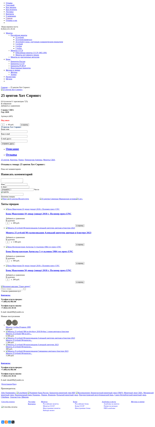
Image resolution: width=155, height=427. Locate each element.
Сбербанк (5, 397)
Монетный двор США (133, 393)
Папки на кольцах (111, 406)
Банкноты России (18, 61)
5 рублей (19, 44)
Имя (2, 184)
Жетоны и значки (13, 70)
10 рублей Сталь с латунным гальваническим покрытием (39, 42)
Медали (9, 79)
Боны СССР (79, 406)
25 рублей (20, 37)
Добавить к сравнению (10, 106)
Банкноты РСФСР (18, 66)
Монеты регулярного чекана (27, 55)
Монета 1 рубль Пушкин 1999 (18, 327)
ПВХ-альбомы (109, 408)
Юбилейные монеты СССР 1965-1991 (31, 53)
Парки (21, 160)
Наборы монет (49, 410)
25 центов (5, 160)
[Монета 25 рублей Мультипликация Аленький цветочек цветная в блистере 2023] (40, 228)
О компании (11, 16)
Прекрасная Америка (33, 160)
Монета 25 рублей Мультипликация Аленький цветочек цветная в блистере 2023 (48, 232)
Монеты (9, 33)
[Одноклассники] (6, 422)
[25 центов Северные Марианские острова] (61, 199)
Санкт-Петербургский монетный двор (130, 395)
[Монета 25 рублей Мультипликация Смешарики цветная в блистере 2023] (37, 351)
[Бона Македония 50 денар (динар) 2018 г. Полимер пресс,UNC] (33, 266)
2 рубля (19, 46)
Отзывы (9, 3)
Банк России (43, 393)
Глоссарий (10, 5)
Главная (9, 18)
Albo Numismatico (8, 393)
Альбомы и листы (109, 402)
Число (36, 189)
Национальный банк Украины (27, 395)
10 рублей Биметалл (24, 40)
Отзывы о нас (11, 20)
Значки (13, 74)
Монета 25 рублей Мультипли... (19, 340)
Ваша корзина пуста (9, 27)
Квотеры (13, 160)
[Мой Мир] (9, 422)
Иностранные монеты (51, 408)
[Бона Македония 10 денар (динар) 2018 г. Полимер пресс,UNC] (33, 209)
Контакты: (6, 295)
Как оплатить (11, 9)
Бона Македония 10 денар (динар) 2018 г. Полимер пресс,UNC (38, 213)
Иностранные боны (82, 408)
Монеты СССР (17, 50)
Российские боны (82, 404)
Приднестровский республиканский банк (96, 395)
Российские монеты (19, 35)
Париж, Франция (48, 395)
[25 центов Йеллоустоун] (15, 199)
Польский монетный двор (67, 395)
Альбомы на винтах (111, 404)
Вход (14, 384)
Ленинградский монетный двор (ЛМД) (106, 393)
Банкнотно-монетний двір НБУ (62, 393)
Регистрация (6, 384)
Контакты (10, 14)
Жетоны (14, 72)
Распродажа (11, 77)
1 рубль (19, 48)
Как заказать (11, 7)
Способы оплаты (8, 402)
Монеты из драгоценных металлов (25, 57)
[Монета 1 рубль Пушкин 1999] (12, 325)
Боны (8, 59)
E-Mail (3, 187)
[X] (13, 422)
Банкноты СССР (17, 64)
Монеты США (49, 160)
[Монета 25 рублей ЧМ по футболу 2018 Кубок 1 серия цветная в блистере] (37, 331)
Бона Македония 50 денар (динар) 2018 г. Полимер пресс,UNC (38, 270)
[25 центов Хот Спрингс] (77, 90)
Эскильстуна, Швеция (19, 397)
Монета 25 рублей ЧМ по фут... (19, 334)
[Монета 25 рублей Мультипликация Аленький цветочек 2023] (32, 345)
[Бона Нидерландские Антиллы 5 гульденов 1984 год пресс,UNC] (33, 247)
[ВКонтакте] (2, 422)
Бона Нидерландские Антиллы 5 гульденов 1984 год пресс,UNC (39, 251)
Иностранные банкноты (21, 68)
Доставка (9, 12)
